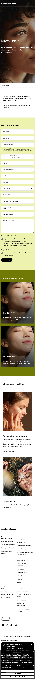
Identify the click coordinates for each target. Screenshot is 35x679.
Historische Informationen (5, 590)
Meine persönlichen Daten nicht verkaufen (15, 664)
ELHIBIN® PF (9, 313)
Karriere (19, 586)
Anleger (3, 586)
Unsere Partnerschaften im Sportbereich (24, 541)
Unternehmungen (22, 576)
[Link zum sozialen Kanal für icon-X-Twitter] (20, 625)
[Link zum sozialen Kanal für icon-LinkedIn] (3, 625)
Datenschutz (20, 664)
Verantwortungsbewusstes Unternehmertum (25, 553)
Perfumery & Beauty (7, 541)
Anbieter (19, 579)
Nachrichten (20, 569)
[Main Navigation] (32, 3)
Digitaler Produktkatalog (10, 9)
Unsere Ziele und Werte (24, 545)
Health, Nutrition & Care (8, 548)
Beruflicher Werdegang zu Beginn (24, 610)
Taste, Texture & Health (8, 544)
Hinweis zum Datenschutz (9, 640)
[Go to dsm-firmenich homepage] (8, 3)
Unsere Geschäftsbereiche (6, 537)
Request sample (6, 260)
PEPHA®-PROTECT (12, 356)
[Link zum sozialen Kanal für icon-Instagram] (16, 625)
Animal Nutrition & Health (6, 552)
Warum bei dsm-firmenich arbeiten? (22, 590)
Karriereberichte (21, 600)
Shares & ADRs (5, 598)
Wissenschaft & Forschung (21, 565)
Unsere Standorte (22, 572)
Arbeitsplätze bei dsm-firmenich (24, 596)
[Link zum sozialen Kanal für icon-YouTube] (11, 625)
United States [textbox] (7, 183)
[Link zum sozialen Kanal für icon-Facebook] (7, 625)
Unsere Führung (21, 549)
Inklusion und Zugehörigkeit (21, 605)
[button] (28, 3)
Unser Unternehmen (22, 537)
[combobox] (17, 169)
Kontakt (19, 582)
